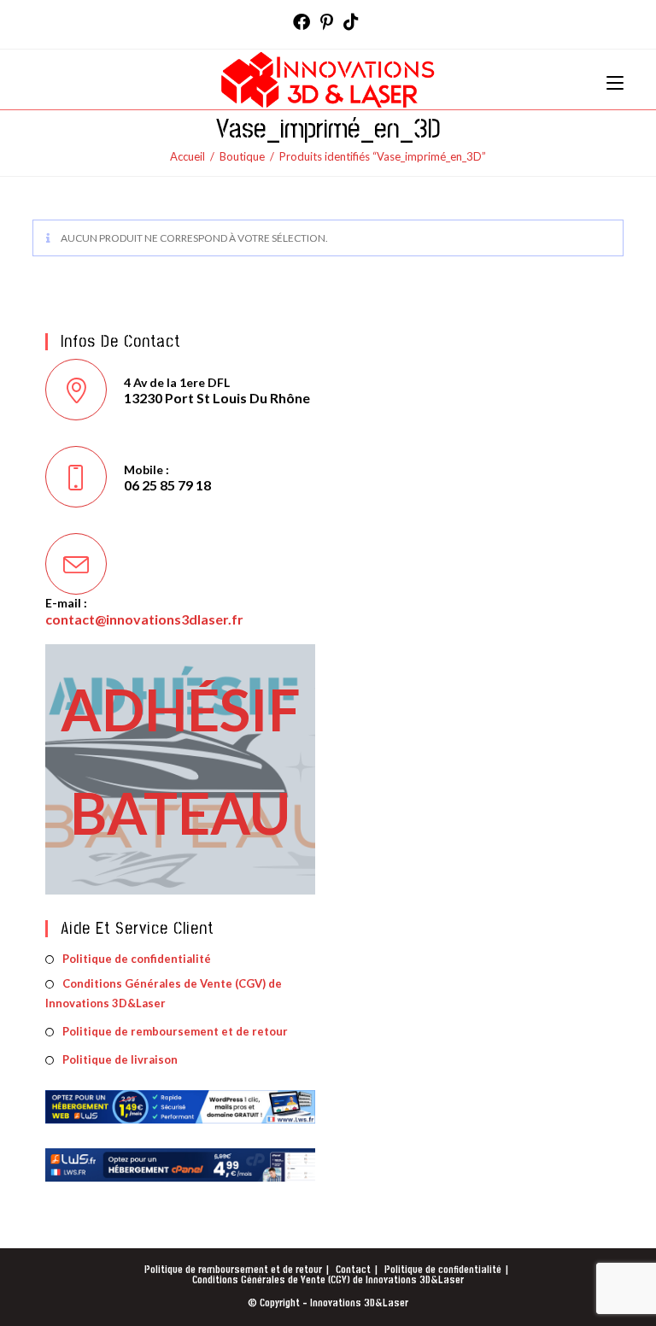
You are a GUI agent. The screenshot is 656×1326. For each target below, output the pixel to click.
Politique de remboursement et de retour (175, 1031)
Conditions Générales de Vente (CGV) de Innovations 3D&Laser (163, 993)
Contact (353, 1270)
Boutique (242, 156)
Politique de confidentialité (136, 958)
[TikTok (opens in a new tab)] (351, 22)
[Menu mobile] (615, 79)
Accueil (187, 156)
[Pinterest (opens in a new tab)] (326, 22)
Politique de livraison (120, 1059)
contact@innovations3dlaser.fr (144, 619)
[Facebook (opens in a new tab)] (304, 22)
